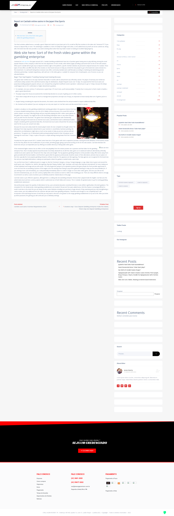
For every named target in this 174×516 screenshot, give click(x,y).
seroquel (119, 92)
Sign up (138, 208)
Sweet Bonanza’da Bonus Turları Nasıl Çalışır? (132, 128)
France (119, 64)
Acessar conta (141, 5)
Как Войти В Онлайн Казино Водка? (130, 135)
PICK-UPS (104, 5)
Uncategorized (23, 12)
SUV (77, 5)
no (117, 80)
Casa (15, 12)
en (117, 61)
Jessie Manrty (128, 370)
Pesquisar (120, 291)
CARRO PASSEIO (67, 5)
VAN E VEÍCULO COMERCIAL (90, 5)
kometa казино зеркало (126, 182)
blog (118, 45)
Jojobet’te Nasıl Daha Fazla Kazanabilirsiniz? (131, 122)
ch (117, 53)
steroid (119, 96)
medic (118, 72)
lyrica (118, 68)
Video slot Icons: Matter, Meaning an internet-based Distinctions (137, 279)
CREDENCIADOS (115, 5)
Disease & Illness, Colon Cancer (126, 57)
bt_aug (119, 49)
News (118, 76)
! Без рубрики (121, 41)
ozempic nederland (122, 88)
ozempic (119, 84)
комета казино (123, 186)
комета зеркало (142, 182)
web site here (26, 61)
